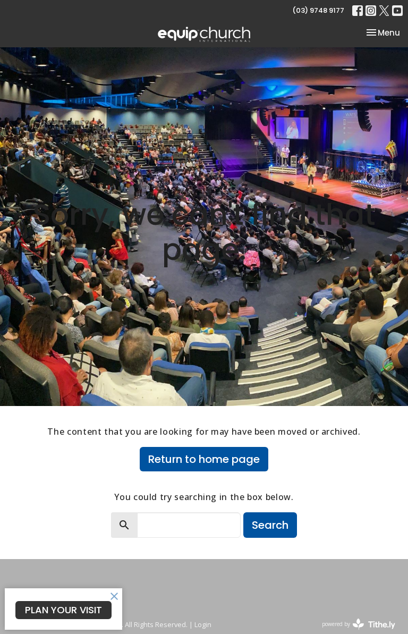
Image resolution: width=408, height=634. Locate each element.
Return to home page (204, 459)
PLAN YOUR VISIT (63, 609)
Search (270, 525)
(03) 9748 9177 (318, 10)
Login (202, 624)
